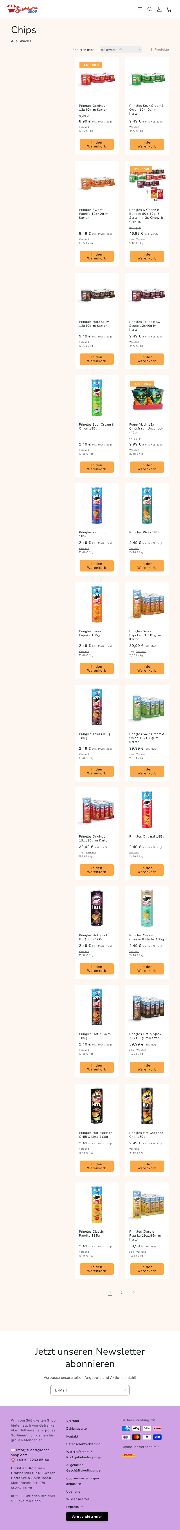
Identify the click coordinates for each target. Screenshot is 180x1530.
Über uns (73, 1491)
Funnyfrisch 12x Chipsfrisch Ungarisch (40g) (146, 429)
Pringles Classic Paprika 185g (91, 1234)
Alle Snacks (21, 41)
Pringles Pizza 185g (144, 532)
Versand (72, 1421)
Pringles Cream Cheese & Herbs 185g (146, 937)
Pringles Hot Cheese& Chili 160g (146, 1135)
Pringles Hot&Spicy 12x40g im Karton (94, 324)
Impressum (74, 1507)
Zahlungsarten (77, 1428)
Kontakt (72, 1436)
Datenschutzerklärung (83, 1444)
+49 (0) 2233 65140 (32, 1460)
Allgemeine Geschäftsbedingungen (84, 1467)
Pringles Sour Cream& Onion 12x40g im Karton (146, 110)
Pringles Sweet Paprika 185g (91, 633)
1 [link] (110, 1292)
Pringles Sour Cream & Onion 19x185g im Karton (147, 738)
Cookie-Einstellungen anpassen (82, 1481)
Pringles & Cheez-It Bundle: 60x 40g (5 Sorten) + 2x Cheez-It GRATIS (146, 216)
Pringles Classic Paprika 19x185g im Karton (145, 1236)
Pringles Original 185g (146, 837)
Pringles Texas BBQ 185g (94, 736)
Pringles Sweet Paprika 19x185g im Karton (145, 635)
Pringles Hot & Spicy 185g (95, 1036)
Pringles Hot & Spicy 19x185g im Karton (145, 1036)
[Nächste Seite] (134, 1292)
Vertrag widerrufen (87, 1516)
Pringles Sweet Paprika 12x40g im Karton (93, 214)
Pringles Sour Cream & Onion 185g (96, 427)
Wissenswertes (78, 1499)
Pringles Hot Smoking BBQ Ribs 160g (95, 937)
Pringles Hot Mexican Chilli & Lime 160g (95, 1135)
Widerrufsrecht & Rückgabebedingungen (84, 1454)
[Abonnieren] (124, 1390)
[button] (140, 9)
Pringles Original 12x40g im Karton (93, 108)
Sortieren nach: (83, 49)
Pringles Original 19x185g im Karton (94, 839)
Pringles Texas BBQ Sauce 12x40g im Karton (144, 326)
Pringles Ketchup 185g (92, 534)
